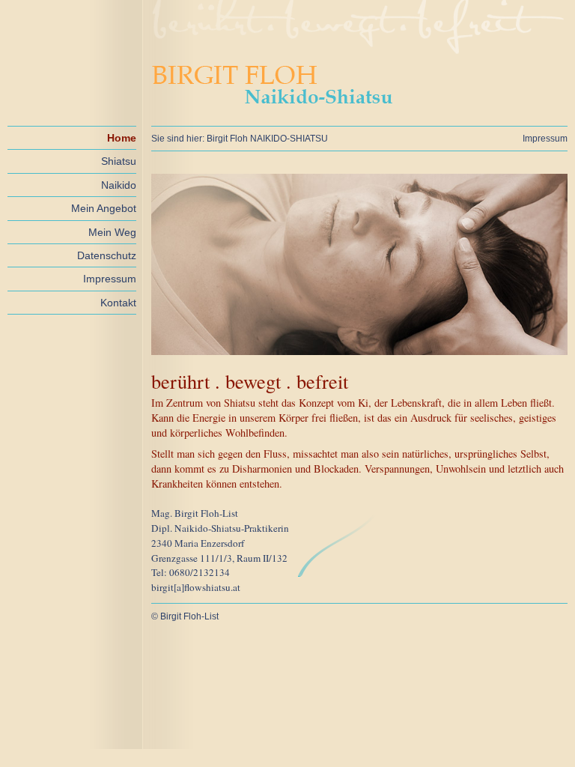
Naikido (118, 185)
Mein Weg (112, 232)
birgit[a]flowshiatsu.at (195, 587)
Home (121, 138)
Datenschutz (106, 255)
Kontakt (118, 303)
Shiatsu (118, 161)
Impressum (109, 279)
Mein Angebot (103, 208)
